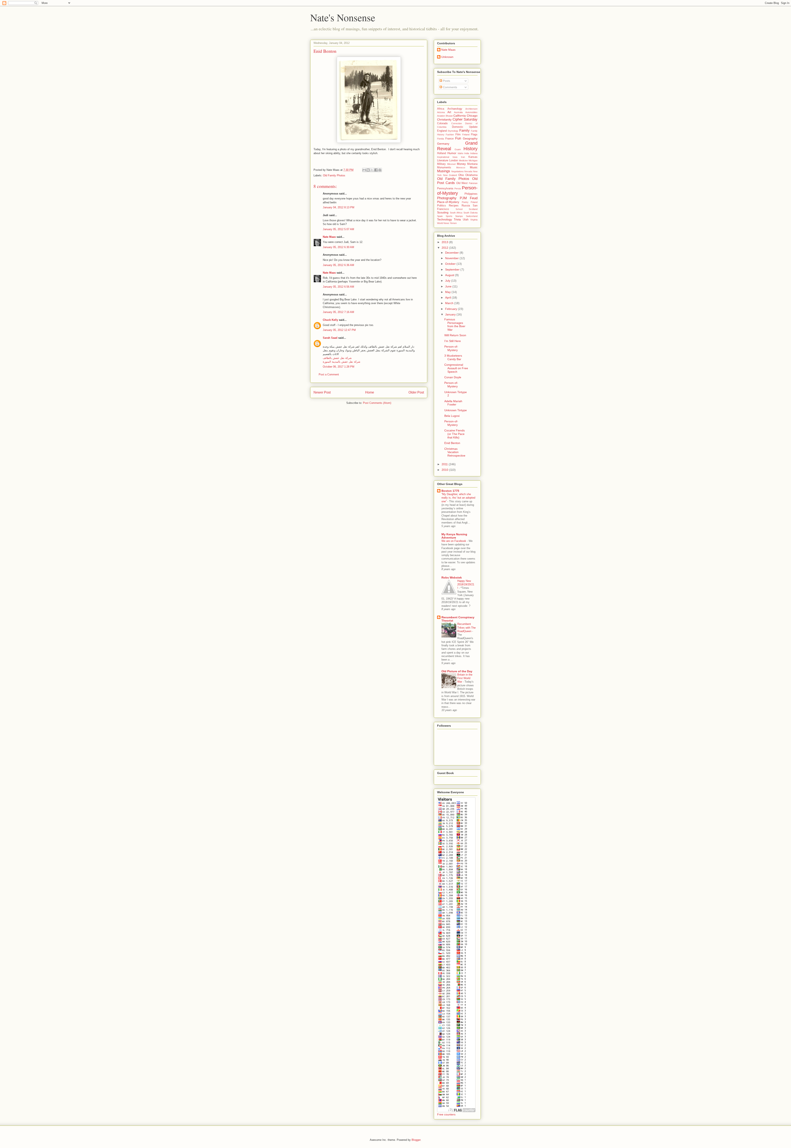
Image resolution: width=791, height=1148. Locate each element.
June (448, 286)
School (459, 209)
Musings (443, 171)
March (449, 303)
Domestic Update (464, 126)
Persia (457, 188)
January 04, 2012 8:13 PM (338, 207)
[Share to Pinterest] (380, 170)
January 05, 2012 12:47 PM (339, 330)
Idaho (460, 153)
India (466, 153)
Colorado (442, 123)
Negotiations (457, 171)
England (442, 130)
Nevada (468, 171)
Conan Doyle (452, 377)
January (450, 314)
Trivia (457, 219)
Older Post (416, 392)
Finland (465, 134)
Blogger (416, 1139)
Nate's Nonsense (342, 17)
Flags (474, 134)
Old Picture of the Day (456, 671)
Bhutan (449, 116)
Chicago (472, 115)
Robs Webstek (451, 577)
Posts (446, 80)
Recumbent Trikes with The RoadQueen (466, 627)
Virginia (473, 219)
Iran (463, 157)
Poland (474, 202)
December (452, 252)
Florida (440, 138)
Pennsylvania (445, 188)
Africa (440, 108)
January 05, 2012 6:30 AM (338, 247)
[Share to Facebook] (376, 170)
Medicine (463, 160)
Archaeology (454, 108)
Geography (470, 138)
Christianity (444, 119)
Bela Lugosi (452, 415)
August (450, 275)
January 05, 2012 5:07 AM (338, 229)
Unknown (447, 57)
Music (473, 167)
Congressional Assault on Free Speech (456, 368)
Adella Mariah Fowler (453, 402)
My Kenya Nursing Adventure (454, 536)
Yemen (453, 223)
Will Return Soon (455, 335)
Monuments (444, 167)
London (453, 160)
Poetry (465, 202)
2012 (445, 247)
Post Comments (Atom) (377, 402)
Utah (465, 219)
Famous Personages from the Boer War (454, 324)
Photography (446, 198)
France (449, 138)
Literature (442, 160)
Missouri (451, 164)
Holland (441, 153)
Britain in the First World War (464, 678)
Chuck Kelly (330, 319)
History (470, 148)
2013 (445, 242)
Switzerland (471, 216)
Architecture (471, 109)
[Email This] (364, 170)
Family (464, 130)
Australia (458, 112)
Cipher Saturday (465, 119)
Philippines (471, 193)
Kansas (472, 157)
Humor (451, 153)
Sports (449, 216)
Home (369, 392)
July (448, 280)
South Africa (456, 212)
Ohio (461, 175)
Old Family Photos (334, 175)
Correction (456, 123)
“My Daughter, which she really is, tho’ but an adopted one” (458, 498)
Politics (441, 205)
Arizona (441, 112)
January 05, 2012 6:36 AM (338, 265)
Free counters (446, 1114)
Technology (444, 219)
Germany (443, 143)
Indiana (473, 153)
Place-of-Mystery (448, 202)
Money (461, 163)
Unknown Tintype (455, 410)
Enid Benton (452, 443)
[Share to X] (372, 170)
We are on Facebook (454, 540)
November (452, 258)
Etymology (453, 131)
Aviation (441, 116)
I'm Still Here (452, 341)
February (451, 308)
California (459, 115)
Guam (458, 149)
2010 (445, 469)
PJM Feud (469, 198)
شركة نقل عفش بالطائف (337, 358)
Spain (440, 216)
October (450, 263)
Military (441, 164)
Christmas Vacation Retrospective (454, 452)
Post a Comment (329, 374)
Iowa (455, 157)
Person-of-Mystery (457, 190)
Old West (462, 183)
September (452, 269)
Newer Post (322, 392)
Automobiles (471, 112)
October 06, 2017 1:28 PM (338, 366)
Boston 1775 (450, 490)
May (448, 292)
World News (443, 223)
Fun (458, 138)
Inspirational (443, 157)
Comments (449, 87)
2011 (445, 464)
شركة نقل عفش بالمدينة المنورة (341, 361)
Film (458, 134)
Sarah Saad (330, 337)
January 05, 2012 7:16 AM (338, 312)
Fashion (450, 134)
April (448, 297)
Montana (472, 164)
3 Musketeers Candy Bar (453, 357)
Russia (466, 205)
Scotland (473, 209)
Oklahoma (471, 175)
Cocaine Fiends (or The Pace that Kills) (454, 434)
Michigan (473, 160)
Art (449, 112)
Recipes (454, 205)
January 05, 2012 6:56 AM (338, 286)
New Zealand (450, 175)
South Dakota (470, 212)
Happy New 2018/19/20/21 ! (465, 584)
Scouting (442, 212)
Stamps (459, 216)
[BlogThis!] (368, 170)
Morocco (460, 167)
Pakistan (473, 183)
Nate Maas (329, 236)
